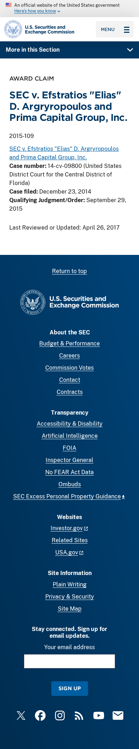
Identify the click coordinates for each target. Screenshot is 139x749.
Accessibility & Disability (70, 423)
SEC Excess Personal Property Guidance (67, 496)
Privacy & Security (69, 596)
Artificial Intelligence (70, 435)
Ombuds (69, 484)
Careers (69, 355)
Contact (69, 379)
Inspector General (69, 460)
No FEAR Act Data (69, 472)
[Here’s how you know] (69, 8)
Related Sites (70, 540)
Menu (108, 29)
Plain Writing (70, 584)
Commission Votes (69, 367)
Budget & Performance (69, 343)
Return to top (69, 271)
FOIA (69, 448)
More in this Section (33, 49)
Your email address (69, 647)
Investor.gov (67, 528)
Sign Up (69, 688)
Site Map (70, 608)
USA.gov (66, 552)
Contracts (70, 392)
